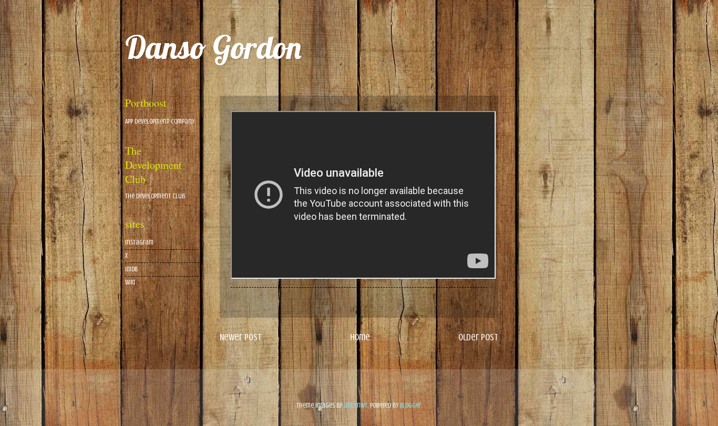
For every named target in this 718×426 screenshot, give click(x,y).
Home (360, 337)
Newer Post (241, 337)
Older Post (478, 337)
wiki (130, 282)
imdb (131, 269)
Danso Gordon (213, 47)
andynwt (355, 405)
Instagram (139, 242)
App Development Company (159, 121)
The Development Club (155, 196)
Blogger (410, 405)
